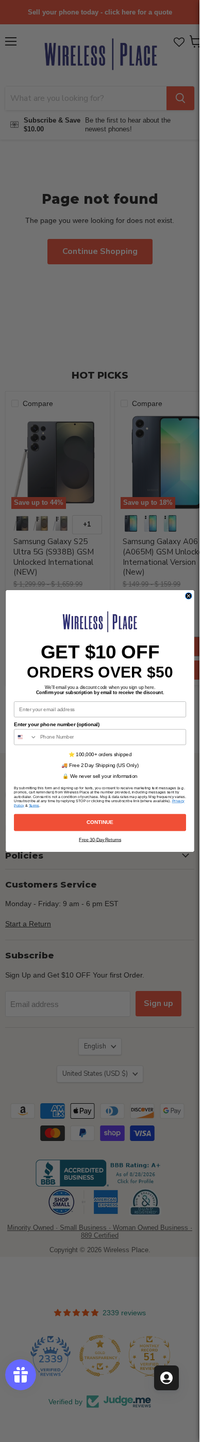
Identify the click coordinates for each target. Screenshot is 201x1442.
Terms (33, 805)
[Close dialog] (188, 596)
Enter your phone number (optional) (56, 724)
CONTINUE (100, 822)
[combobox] (25, 736)
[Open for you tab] (166, 1377)
